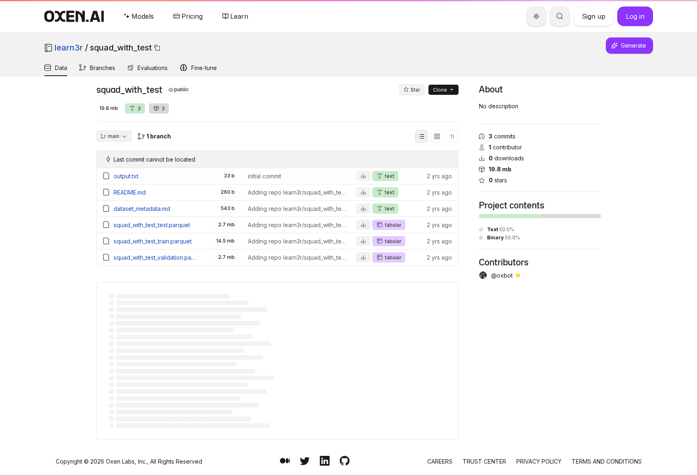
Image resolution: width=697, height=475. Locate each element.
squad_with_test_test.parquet (152, 224)
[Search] (560, 16)
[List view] (421, 136)
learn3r (69, 48)
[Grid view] (437, 136)
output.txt (126, 176)
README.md (130, 192)
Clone (440, 90)
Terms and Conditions (607, 461)
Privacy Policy (539, 461)
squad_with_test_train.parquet (153, 241)
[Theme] (536, 16)
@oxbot (502, 275)
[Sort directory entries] (452, 136)
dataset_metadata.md (142, 208)
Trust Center (484, 461)
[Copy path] (157, 47)
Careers (439, 461)
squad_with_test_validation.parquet (159, 257)
